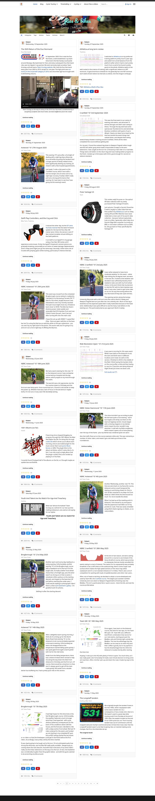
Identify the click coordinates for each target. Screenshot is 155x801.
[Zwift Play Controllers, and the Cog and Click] (32, 232)
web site (50, 442)
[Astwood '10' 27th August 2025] (32, 167)
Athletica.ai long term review (92, 49)
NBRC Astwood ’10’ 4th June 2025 (93, 476)
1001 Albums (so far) (29, 428)
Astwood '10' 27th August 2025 (34, 147)
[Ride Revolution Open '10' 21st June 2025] (91, 360)
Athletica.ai (117, 56)
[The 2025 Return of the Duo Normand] (32, 57)
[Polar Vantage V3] (91, 212)
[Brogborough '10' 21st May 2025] (32, 573)
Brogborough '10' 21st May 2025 (34, 554)
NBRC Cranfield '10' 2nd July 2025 (93, 265)
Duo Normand (26, 52)
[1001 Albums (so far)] (32, 444)
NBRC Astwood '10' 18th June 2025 (35, 363)
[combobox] (111, 4)
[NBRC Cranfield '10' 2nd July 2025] (91, 283)
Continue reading (28, 117)
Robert (28, 42)
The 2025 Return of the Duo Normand (36, 49)
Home (35, 4)
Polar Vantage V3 (87, 192)
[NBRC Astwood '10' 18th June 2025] (32, 376)
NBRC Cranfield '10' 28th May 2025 (94, 548)
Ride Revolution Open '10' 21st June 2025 (96, 344)
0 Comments (38, 134)
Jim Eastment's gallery (63, 586)
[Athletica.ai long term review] (91, 60)
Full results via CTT (110, 372)
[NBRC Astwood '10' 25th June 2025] (32, 305)
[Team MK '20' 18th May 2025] (91, 637)
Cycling (76, 4)
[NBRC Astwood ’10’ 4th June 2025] (91, 497)
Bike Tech (24, 221)
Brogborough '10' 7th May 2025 (34, 706)
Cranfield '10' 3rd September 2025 (94, 113)
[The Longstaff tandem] (91, 712)
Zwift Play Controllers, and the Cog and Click (39, 218)
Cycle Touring (51, 4)
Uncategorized (85, 115)
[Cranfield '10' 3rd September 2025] (91, 127)
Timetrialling (65, 4)
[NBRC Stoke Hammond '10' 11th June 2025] (91, 420)
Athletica (88, 87)
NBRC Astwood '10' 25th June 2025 (35, 286)
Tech (81, 195)
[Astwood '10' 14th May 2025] (32, 649)
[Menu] (134, 4)
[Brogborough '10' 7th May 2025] (32, 722)
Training (82, 52)
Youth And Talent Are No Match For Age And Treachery (43, 498)
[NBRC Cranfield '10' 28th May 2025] (91, 557)
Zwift (94, 87)
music (23, 430)
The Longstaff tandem (89, 698)
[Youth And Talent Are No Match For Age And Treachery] (32, 509)
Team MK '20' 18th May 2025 (91, 621)
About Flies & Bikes (91, 4)
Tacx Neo (100, 87)
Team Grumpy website (45, 67)
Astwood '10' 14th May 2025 (32, 627)
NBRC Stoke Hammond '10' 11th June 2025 (97, 408)
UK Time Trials (26, 150)
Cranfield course (100, 579)
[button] (62, 35)
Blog (41, 4)
